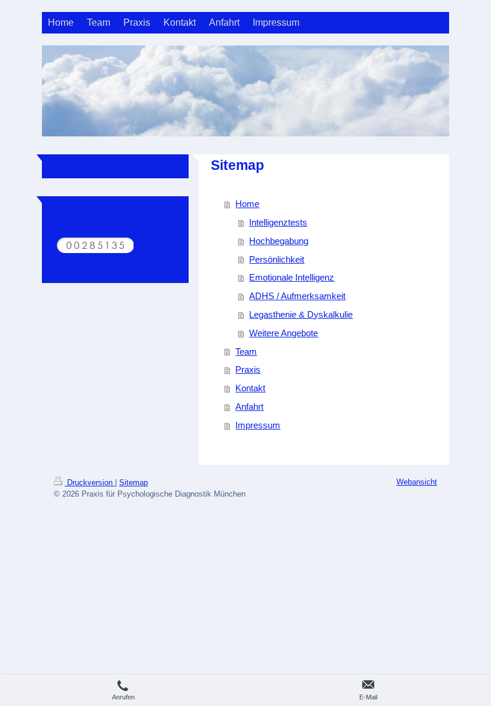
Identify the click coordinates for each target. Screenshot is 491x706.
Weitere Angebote (283, 333)
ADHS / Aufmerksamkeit (297, 296)
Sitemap (133, 482)
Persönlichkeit (276, 259)
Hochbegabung (278, 241)
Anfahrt (249, 406)
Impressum (257, 425)
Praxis (247, 369)
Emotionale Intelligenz (291, 277)
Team (246, 351)
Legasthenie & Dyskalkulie (301, 314)
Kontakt (250, 388)
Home (247, 204)
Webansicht (416, 481)
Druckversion (90, 482)
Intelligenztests (278, 222)
